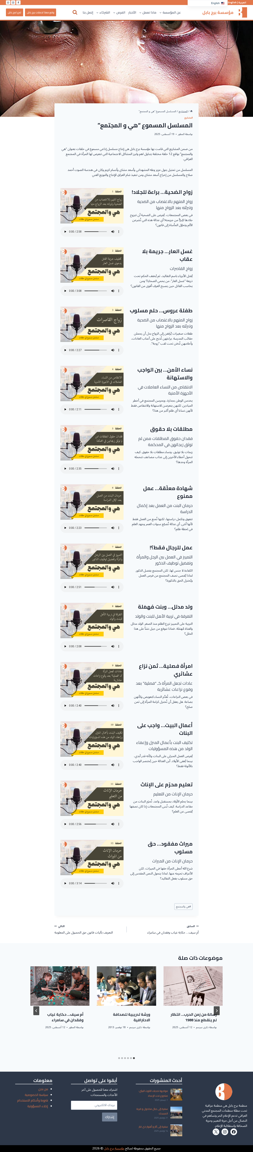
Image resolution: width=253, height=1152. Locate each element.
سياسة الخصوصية (36, 1095)
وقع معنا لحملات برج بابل (40, 12)
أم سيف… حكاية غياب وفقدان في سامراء (173, 929)
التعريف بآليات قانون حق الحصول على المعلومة (83, 929)
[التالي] (36, 1010)
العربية (242, 2)
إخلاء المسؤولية (37, 1106)
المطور (181, 134)
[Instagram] (13, 2)
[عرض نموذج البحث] (75, 12)
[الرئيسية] (191, 111)
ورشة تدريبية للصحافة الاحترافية (131, 1017)
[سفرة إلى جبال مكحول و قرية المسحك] (176, 1112)
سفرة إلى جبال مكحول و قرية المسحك (152, 1111)
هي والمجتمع (183, 906)
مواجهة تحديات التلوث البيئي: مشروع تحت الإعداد (153, 1093)
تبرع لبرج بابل (14, 12)
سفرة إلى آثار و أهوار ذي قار (153, 1126)
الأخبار (132, 12)
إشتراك (109, 1117)
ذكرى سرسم (202, 1027)
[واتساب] (8, 2)
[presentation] (193, 986)
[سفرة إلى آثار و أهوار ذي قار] (176, 1130)
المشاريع (188, 118)
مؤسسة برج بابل (114, 1148)
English (232, 2)
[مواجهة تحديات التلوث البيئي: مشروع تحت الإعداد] (176, 1095)
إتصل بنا (88, 12)
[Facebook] (18, 2)
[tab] (134, 1058)
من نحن (43, 1089)
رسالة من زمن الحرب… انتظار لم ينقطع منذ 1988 (194, 1017)
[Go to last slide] (217, 1010)
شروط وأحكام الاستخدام (32, 1100)
